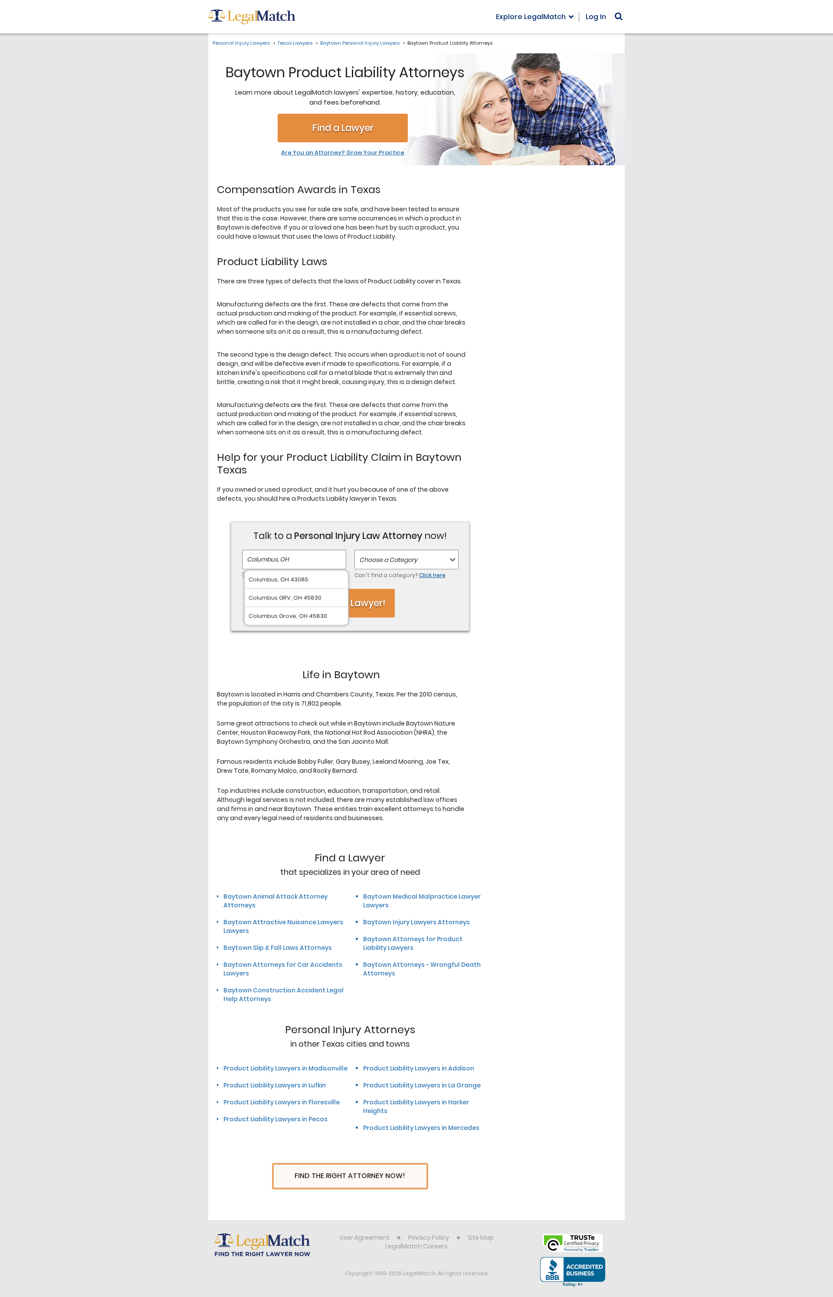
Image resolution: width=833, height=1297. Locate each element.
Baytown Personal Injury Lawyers (360, 42)
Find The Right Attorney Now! (350, 1176)
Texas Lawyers (295, 42)
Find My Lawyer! (350, 603)
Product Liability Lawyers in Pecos (275, 1119)
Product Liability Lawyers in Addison (418, 1068)
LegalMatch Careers (416, 1246)
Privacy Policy (428, 1237)
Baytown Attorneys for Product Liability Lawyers (412, 943)
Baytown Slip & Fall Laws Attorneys (277, 947)
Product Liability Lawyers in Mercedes (421, 1127)
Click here (432, 575)
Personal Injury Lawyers (241, 42)
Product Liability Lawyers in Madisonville (285, 1068)
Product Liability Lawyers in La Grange (422, 1085)
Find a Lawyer (343, 127)
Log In (596, 17)
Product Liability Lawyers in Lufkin (274, 1085)
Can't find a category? (400, 575)
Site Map (481, 1237)
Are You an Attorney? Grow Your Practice (342, 153)
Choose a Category (388, 559)
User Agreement (365, 1237)
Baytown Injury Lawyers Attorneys (416, 922)
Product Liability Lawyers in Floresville (281, 1102)
